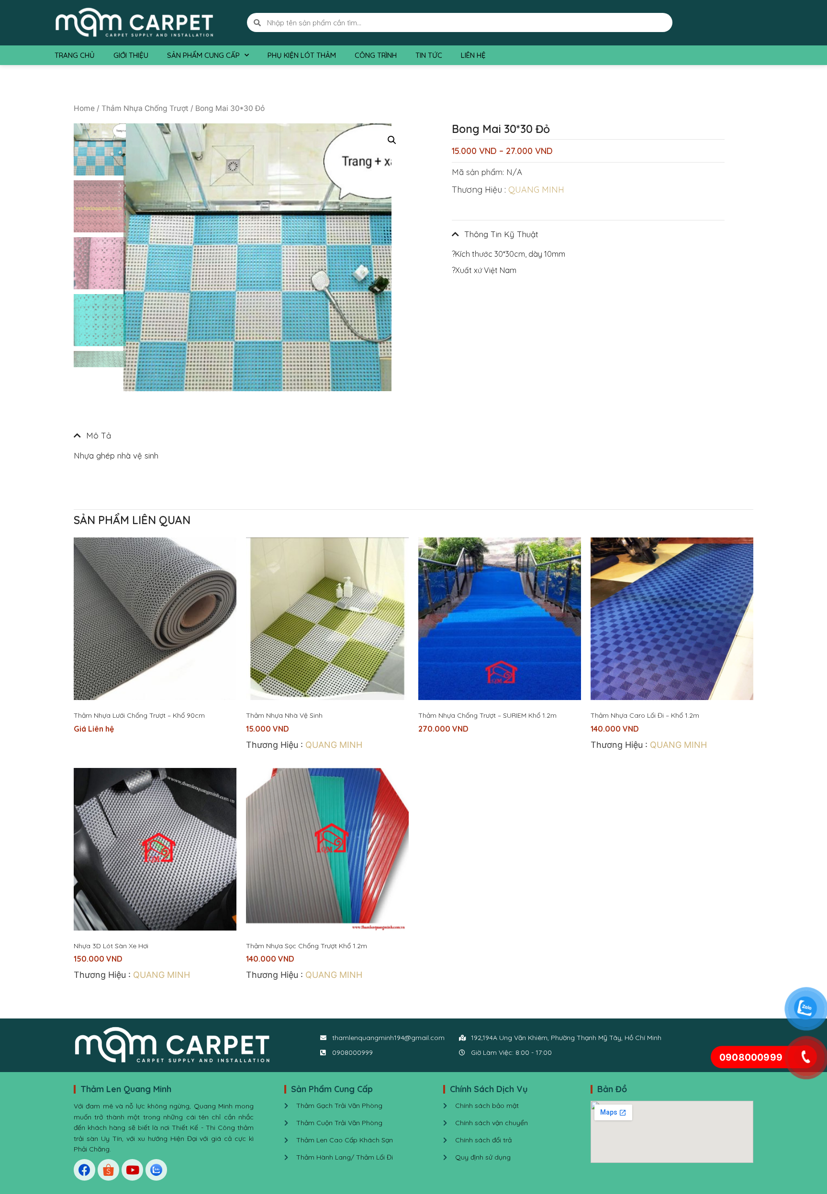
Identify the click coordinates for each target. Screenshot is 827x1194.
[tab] (241, 435)
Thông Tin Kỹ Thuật (501, 234)
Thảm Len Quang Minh (125, 1089)
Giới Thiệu (130, 55)
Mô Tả (98, 435)
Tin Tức (428, 55)
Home (84, 108)
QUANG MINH (536, 189)
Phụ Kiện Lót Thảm (302, 55)
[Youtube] (132, 1170)
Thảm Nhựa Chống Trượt (145, 108)
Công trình (376, 55)
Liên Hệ (473, 55)
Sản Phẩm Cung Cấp (203, 55)
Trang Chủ (75, 55)
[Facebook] (84, 1170)
